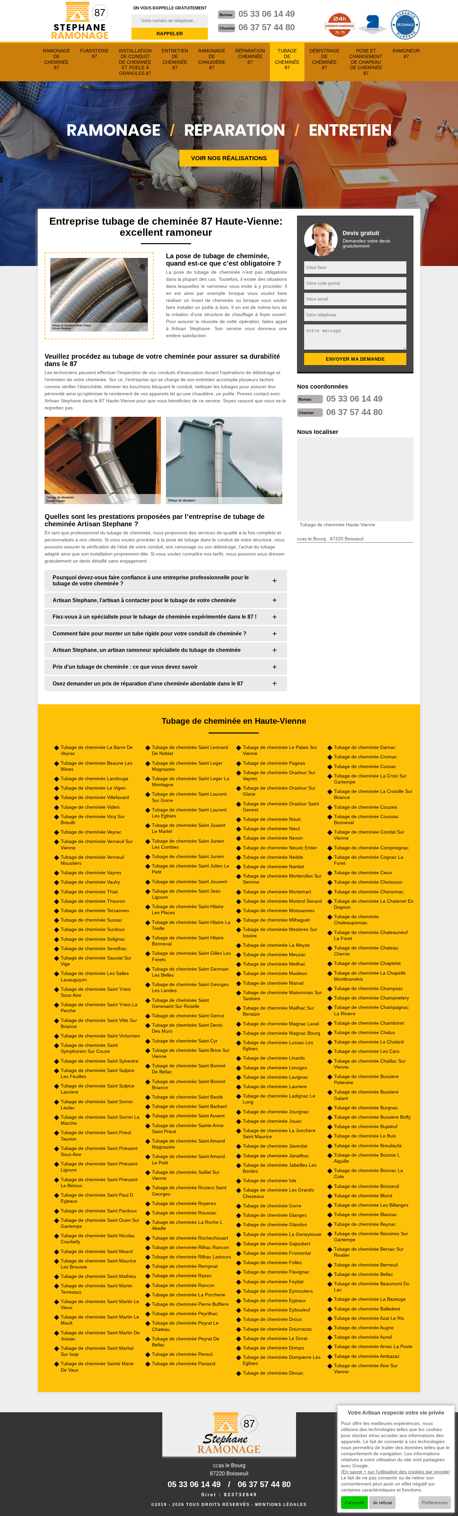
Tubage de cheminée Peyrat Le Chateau (185, 1326)
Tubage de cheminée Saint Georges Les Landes (190, 987)
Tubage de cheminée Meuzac (274, 954)
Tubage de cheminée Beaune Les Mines (96, 766)
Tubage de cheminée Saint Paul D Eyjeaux (97, 1198)
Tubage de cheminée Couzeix (365, 807)
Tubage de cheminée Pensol (182, 1354)
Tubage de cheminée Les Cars (366, 1051)
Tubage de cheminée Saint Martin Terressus (96, 1288)
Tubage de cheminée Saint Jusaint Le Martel (188, 828)
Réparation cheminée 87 (250, 56)
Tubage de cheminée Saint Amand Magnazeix (188, 1144)
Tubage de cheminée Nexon (273, 838)
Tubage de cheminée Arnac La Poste (373, 1346)
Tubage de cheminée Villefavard (95, 797)
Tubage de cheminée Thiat (89, 891)
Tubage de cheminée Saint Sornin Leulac (97, 1104)
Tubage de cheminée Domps (273, 1347)
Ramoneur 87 (406, 53)
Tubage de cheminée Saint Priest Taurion (96, 1135)
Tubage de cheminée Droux (272, 1319)
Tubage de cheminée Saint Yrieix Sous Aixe (96, 992)
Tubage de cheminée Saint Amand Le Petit (188, 1159)
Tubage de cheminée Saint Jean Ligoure (186, 894)
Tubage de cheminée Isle (269, 1180)
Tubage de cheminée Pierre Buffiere (190, 1304)
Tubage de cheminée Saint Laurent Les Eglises (189, 812)
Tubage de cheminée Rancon (183, 1285)
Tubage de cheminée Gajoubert (276, 1243)
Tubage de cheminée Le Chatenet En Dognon (373, 904)
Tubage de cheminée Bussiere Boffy (372, 1117)
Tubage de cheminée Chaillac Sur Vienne (370, 1064)
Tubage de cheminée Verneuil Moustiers (92, 860)
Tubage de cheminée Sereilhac (94, 948)
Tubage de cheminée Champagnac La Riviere (371, 1010)
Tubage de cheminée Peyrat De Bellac (185, 1341)
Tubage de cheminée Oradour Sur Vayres (279, 775)
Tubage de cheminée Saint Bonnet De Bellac (188, 1068)
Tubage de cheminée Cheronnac (369, 891)
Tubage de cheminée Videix (90, 807)
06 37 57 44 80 (266, 27)
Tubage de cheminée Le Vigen (93, 788)
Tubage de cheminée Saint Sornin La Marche (100, 1120)
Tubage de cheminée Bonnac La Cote (368, 1173)
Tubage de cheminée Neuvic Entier (280, 847)
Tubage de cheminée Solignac (93, 939)
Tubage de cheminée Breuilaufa (368, 1145)
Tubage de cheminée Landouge (94, 778)
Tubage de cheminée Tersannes (95, 910)
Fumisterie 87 (94, 53)
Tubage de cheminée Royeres (184, 1203)
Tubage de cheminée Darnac (365, 747)
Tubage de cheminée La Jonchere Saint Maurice (279, 1133)
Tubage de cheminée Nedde (273, 857)
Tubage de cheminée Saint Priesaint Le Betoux (99, 1182)
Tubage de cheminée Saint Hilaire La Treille (191, 925)
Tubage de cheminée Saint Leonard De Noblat (190, 750)
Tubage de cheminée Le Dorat (275, 1338)
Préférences (435, 1502)
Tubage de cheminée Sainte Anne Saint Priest (188, 1128)
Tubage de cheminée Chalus (364, 1032)
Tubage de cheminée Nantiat (273, 866)
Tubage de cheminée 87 (287, 59)
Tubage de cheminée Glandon (275, 1224)
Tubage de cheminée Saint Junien (188, 856)
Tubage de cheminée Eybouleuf (276, 1309)
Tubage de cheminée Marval (273, 983)
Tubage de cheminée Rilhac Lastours (191, 1256)
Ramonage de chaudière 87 (211, 59)
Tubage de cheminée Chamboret (369, 1023)
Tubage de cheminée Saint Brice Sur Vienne (191, 1053)
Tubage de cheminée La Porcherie (188, 1294)
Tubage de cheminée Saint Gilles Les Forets (191, 956)
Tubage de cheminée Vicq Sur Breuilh (93, 819)
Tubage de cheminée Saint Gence (188, 1015)
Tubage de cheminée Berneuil (366, 1264)
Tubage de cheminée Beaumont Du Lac (371, 1286)
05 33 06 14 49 (266, 14)
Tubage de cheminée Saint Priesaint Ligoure (99, 1166)
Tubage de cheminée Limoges (275, 1067)
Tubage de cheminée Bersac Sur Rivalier (369, 1252)
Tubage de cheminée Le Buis (365, 1136)
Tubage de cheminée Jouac (272, 1121)
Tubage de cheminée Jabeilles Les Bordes (280, 1168)
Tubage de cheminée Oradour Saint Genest (281, 806)
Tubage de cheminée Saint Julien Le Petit (190, 869)
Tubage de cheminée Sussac (91, 920)
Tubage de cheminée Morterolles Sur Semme (282, 879)
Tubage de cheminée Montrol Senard (282, 901)
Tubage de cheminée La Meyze (276, 945)
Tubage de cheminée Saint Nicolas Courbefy (97, 1238)
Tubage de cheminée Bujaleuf (365, 1126)
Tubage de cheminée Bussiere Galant (366, 1095)
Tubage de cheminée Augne (364, 1327)
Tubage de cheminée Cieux (363, 872)
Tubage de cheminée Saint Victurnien (100, 1035)
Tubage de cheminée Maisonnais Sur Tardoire (282, 995)
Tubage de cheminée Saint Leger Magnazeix (187, 766)
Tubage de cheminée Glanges (275, 1215)
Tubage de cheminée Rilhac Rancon (190, 1247)
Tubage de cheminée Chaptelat (367, 963)
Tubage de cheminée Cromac (365, 756)
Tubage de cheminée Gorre (272, 1205)
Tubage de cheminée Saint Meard (97, 1251)
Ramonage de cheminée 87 (56, 59)
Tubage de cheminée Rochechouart (190, 1238)
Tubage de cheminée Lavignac (275, 1077)
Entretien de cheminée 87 (175, 59)
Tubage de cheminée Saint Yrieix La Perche (99, 1007)
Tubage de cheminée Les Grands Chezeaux (278, 1193)
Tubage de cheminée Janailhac (276, 1155)
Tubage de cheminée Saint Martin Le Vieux (100, 1304)
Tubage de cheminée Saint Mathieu (98, 1276)
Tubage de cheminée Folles (272, 1262)
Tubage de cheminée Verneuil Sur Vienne (97, 844)
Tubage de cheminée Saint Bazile (187, 1097)
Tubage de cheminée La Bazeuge (370, 1299)
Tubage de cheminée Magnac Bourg (281, 1033)
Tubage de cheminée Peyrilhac (185, 1313)
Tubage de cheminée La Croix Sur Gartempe (370, 779)
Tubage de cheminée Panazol (183, 1363)
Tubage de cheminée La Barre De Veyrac (97, 750)
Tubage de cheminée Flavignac (276, 1272)
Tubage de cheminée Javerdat (275, 1146)
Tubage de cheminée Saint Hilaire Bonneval (188, 940)
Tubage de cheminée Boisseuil (366, 1186)
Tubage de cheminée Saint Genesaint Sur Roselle (180, 1003)
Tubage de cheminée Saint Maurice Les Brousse (98, 1263)
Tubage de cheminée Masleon (275, 973)
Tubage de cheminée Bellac (363, 1274)
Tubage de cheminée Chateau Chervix (366, 950)
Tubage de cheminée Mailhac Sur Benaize (278, 1011)
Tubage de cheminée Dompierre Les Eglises (282, 1360)
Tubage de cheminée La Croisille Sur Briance (373, 794)
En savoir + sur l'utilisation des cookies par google (395, 1471)
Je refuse (382, 1502)
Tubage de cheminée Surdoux (93, 929)
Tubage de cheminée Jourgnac (276, 1111)
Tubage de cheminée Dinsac (273, 1373)
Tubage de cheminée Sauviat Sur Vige (96, 961)
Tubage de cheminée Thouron (93, 901)
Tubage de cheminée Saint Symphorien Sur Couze (89, 1048)
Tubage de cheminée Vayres (91, 872)
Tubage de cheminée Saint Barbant (189, 1106)
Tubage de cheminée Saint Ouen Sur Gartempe (100, 1223)
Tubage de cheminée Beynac (365, 1224)
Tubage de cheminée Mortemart (277, 891)
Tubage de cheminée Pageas (274, 763)
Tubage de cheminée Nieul (271, 828)
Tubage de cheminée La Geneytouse (282, 1234)
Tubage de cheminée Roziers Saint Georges (189, 1190)
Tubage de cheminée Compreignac (371, 847)
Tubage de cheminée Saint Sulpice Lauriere (97, 1089)
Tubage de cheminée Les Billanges (371, 1205)
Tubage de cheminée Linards (274, 1058)
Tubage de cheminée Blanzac (365, 1214)
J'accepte (354, 1502)
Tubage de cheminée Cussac (365, 766)
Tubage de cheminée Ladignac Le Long (279, 1099)
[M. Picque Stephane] (80, 21)
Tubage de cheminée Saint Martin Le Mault (100, 1320)
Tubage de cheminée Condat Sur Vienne (369, 835)
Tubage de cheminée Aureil (363, 1337)
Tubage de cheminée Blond (363, 1195)
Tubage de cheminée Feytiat (273, 1281)
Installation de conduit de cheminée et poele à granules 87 (135, 62)
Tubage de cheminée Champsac (368, 988)
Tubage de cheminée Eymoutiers (278, 1291)
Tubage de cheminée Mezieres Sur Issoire (280, 932)
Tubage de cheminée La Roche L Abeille (187, 1225)
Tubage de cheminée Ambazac (367, 1356)
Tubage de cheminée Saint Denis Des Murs (187, 1028)
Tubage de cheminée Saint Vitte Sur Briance (99, 1023)
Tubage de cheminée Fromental (277, 1253)
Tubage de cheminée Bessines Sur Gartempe (371, 1236)
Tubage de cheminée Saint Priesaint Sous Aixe (99, 1151)
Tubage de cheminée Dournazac (277, 1329)
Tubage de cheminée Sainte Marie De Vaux (97, 1366)
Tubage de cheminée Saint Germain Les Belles (190, 972)
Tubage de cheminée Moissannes (278, 910)
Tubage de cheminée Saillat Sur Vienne (186, 1175)
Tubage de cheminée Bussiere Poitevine (366, 1079)
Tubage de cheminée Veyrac (91, 832)
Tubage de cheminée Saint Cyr (185, 1040)
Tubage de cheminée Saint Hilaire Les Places (188, 909)
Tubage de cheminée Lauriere (275, 1086)
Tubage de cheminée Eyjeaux (274, 1300)
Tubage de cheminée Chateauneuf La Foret (371, 935)
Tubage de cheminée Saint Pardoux (99, 1210)
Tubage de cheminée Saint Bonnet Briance (188, 1084)
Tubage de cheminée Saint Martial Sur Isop (97, 1351)
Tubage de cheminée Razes (182, 1275)
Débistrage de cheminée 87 (324, 59)
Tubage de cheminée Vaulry (90, 882)
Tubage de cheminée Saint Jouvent (189, 881)
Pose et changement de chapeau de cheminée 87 (366, 62)
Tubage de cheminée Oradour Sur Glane (279, 791)
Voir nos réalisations (229, 158)
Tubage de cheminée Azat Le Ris (369, 1318)
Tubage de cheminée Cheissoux (368, 882)
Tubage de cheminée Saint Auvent (188, 1115)
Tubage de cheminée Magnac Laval (281, 1023)
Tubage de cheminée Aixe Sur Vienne (366, 1368)
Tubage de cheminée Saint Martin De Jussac (100, 1335)
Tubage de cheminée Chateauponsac (356, 919)
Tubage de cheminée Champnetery (371, 997)
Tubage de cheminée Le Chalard (369, 1041)
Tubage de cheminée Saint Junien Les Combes (188, 844)
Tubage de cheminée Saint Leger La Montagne (190, 781)
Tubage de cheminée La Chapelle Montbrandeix (370, 976)
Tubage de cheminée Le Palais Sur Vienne (280, 750)
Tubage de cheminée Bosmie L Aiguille (367, 1158)
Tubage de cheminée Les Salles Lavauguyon (95, 976)
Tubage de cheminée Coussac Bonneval (366, 819)
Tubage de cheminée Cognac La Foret (368, 860)
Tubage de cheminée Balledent (367, 1308)
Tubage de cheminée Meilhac (274, 964)
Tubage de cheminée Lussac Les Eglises (278, 1045)
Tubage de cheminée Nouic (272, 819)
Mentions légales (281, 1504)
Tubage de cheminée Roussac (184, 1212)
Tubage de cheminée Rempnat (185, 1266)
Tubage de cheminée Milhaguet (276, 920)
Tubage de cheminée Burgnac (366, 1107)
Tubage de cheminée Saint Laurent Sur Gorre (189, 797)
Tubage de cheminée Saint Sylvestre (99, 1061)
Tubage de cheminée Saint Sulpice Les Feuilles (97, 1073)
